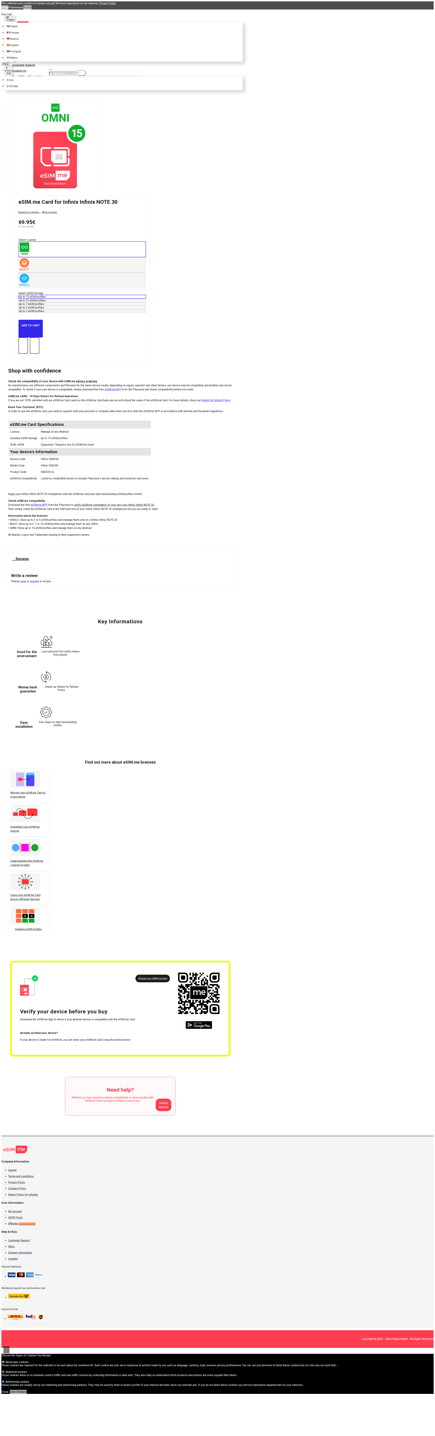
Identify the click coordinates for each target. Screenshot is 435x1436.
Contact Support (163, 1104)
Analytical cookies (16, 1372)
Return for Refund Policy (216, 400)
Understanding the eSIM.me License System (26, 863)
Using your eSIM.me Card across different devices (25, 897)
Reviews (22, 559)
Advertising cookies (17, 1381)
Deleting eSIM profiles (28, 929)
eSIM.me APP (113, 389)
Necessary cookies (17, 1362)
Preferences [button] (15, 7)
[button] (11, 933)
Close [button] (4, 7)
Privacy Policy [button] (107, 3)
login (23, 581)
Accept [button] (27, 7)
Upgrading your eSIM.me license (25, 829)
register (34, 581)
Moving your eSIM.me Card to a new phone (28, 794)
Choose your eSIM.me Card (152, 978)
